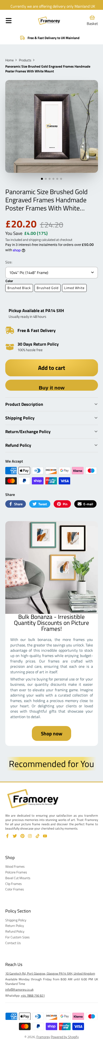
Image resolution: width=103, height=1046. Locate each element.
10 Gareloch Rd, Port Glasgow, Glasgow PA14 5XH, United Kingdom (50, 973)
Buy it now (51, 387)
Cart (92, 20)
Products (25, 60)
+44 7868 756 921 (33, 995)
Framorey (43, 1036)
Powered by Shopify (65, 1036)
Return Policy (14, 925)
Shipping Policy (15, 920)
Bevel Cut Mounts (17, 878)
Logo (49, 21)
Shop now (51, 733)
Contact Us (13, 943)
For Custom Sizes (17, 937)
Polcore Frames (16, 872)
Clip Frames (13, 883)
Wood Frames (15, 866)
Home (9, 60)
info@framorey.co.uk (19, 989)
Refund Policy (14, 931)
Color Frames (14, 889)
